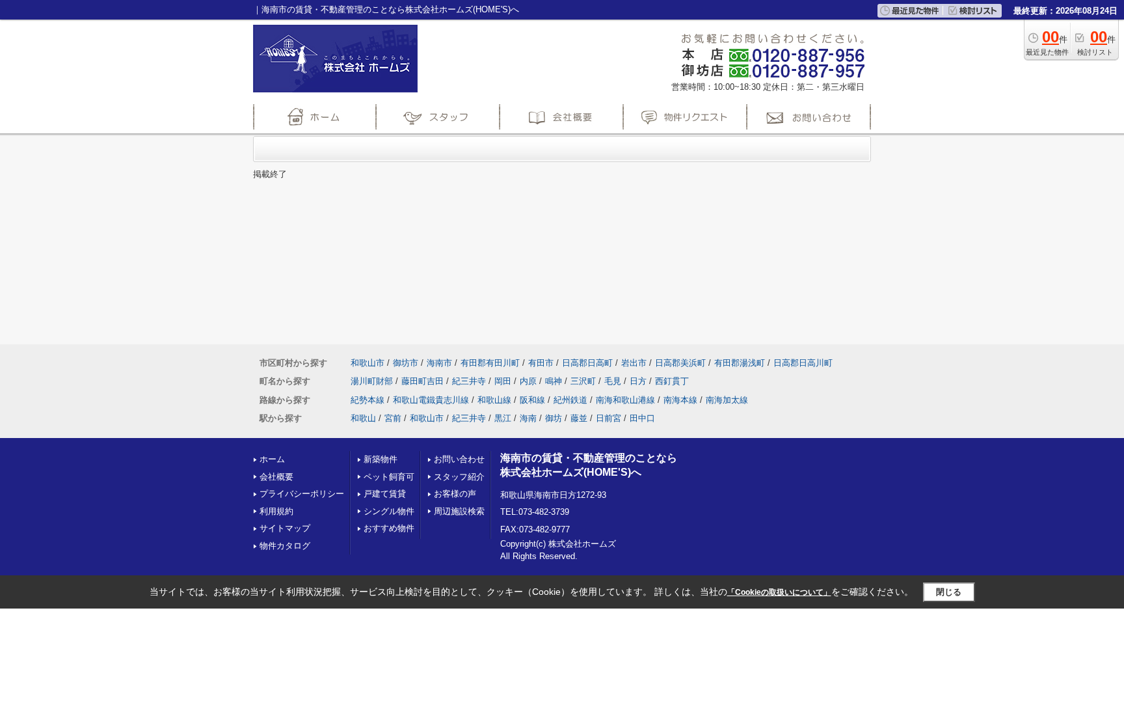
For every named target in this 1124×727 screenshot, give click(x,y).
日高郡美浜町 (680, 363)
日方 (638, 381)
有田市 (541, 363)
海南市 (439, 363)
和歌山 (363, 418)
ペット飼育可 (389, 477)
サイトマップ (285, 528)
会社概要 (276, 477)
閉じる (948, 592)
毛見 (612, 381)
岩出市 (634, 363)
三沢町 (583, 381)
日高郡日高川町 (803, 363)
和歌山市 (367, 363)
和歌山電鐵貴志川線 (431, 400)
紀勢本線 (367, 400)
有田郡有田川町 (490, 363)
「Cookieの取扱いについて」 (779, 592)
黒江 (502, 418)
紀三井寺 (469, 381)
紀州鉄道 (570, 400)
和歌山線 (494, 400)
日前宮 (608, 418)
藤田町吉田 (422, 381)
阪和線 (532, 400)
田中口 (642, 418)
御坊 (553, 418)
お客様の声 (455, 494)
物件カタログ (285, 546)
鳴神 (553, 381)
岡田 (502, 381)
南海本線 (680, 400)
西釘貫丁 (672, 381)
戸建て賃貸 (385, 494)
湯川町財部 (372, 381)
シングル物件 (389, 511)
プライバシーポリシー (302, 494)
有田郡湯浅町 (739, 363)
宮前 (392, 418)
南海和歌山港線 (625, 400)
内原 (528, 381)
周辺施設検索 (459, 511)
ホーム (272, 459)
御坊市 (405, 363)
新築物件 (380, 459)
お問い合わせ (459, 459)
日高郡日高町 (587, 363)
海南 (528, 418)
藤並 (578, 418)
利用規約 (276, 511)
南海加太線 (727, 400)
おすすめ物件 (389, 528)
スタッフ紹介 (459, 477)
